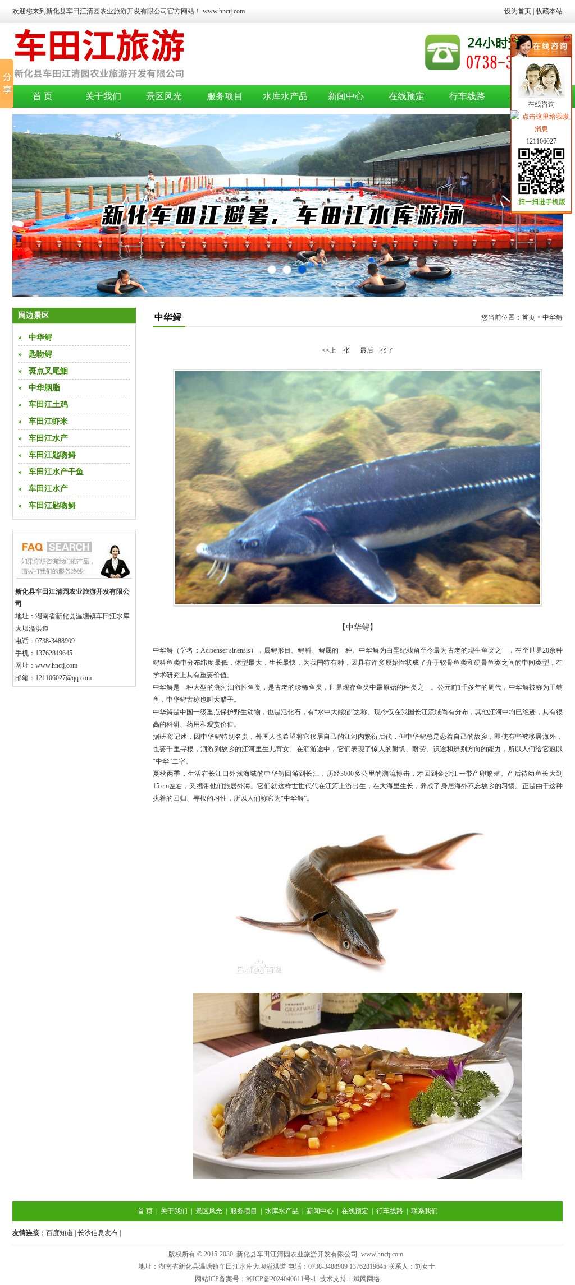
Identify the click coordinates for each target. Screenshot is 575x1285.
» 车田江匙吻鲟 (47, 455)
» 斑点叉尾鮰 (43, 371)
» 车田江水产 (43, 438)
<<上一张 (336, 350)
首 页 (43, 96)
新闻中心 (346, 96)
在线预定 (407, 96)
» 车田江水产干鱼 (51, 472)
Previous (32, 205)
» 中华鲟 (35, 337)
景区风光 (164, 96)
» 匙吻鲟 (35, 354)
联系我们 (424, 1211)
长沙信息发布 (97, 1233)
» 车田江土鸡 (43, 404)
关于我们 (103, 96)
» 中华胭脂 (39, 387)
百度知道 (59, 1233)
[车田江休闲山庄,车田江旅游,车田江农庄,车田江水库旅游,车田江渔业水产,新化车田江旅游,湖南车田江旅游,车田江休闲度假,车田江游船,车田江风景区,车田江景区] (166, 82)
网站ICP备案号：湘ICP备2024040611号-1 (255, 1279)
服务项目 (225, 96)
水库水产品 (285, 96)
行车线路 (467, 96)
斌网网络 (366, 1279)
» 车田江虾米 (43, 421)
